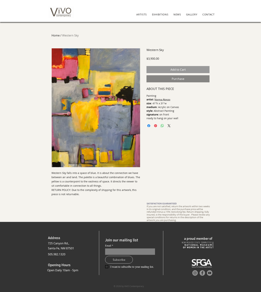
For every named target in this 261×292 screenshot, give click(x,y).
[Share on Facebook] (149, 126)
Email (109, 245)
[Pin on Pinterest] (155, 126)
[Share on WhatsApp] (162, 126)
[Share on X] (169, 126)
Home (55, 35)
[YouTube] (209, 273)
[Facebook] (202, 273)
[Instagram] (195, 273)
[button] (222, 14)
